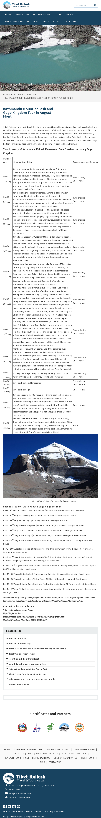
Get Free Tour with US (37, 757)
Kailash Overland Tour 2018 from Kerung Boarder (32, 679)
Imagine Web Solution (35, 816)
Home (8, 14)
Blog (56, 21)
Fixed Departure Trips (74, 753)
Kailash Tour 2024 (17, 638)
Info (44, 21)
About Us (21, 14)
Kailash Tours (41, 14)
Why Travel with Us (47, 753)
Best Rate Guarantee (65, 757)
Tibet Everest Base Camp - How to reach (28, 674)
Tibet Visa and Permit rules (22, 653)
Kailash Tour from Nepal (20, 643)
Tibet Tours (63, 14)
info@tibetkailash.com (20, 793)
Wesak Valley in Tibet (19, 684)
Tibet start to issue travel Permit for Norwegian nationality (37, 648)
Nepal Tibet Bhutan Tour (20, 21)
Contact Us (69, 21)
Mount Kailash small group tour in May (27, 664)
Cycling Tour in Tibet (58, 749)
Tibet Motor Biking (84, 749)
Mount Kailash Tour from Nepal (24, 658)
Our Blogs (31, 94)
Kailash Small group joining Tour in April (28, 669)
